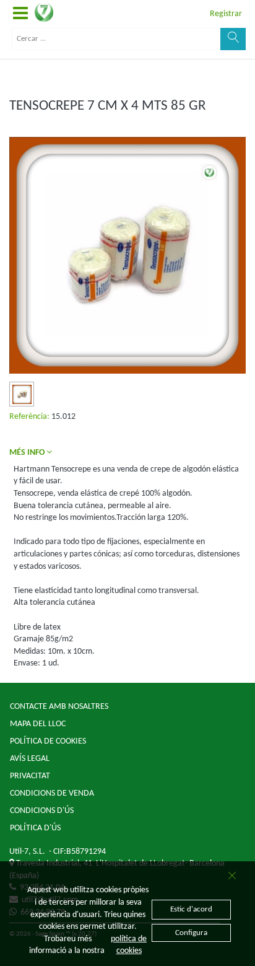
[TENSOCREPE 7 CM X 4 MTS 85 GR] (22, 394)
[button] (20, 14)
